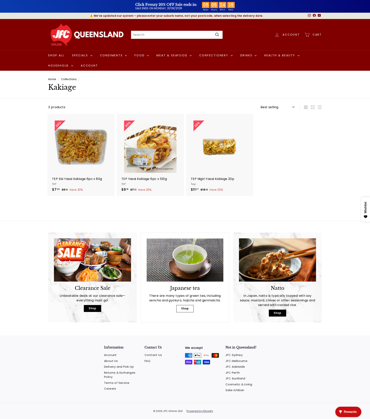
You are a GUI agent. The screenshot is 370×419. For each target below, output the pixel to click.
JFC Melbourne (236, 361)
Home (52, 79)
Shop (92, 308)
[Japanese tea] (185, 260)
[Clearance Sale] (92, 260)
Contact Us (153, 355)
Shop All (56, 55)
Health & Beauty (280, 55)
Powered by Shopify (200, 411)
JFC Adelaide (235, 367)
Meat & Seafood (172, 55)
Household (59, 65)
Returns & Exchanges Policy (119, 375)
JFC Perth (232, 373)
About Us (111, 361)
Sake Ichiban (234, 390)
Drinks (247, 55)
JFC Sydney (234, 355)
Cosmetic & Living (238, 384)
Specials (80, 55)
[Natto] (277, 260)
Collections (69, 79)
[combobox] (177, 35)
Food (140, 55)
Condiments (112, 55)
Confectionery (214, 55)
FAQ (147, 361)
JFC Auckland (235, 378)
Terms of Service (116, 383)
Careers (110, 389)
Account (89, 65)
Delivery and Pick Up (119, 367)
